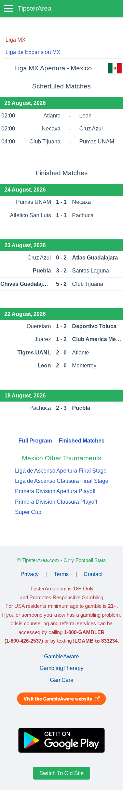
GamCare (61, 680)
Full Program (35, 441)
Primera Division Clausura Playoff (56, 502)
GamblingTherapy (61, 668)
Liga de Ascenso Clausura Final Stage (61, 481)
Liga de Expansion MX (32, 52)
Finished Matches (82, 441)
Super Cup (28, 512)
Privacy (29, 574)
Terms (61, 574)
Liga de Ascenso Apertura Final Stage (61, 471)
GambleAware (61, 656)
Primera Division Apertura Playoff (55, 491)
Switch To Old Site (61, 773)
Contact (93, 574)
